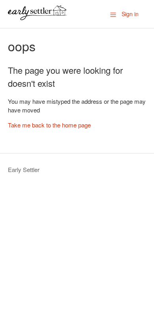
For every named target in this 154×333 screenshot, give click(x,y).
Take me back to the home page (49, 125)
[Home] (37, 17)
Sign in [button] (130, 14)
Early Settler (23, 169)
